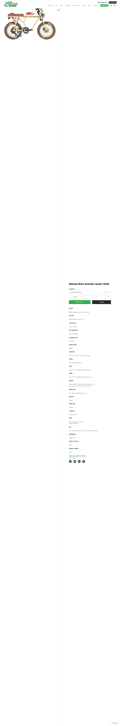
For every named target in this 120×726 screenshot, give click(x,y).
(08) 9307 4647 (103, 2)
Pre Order (101, 302)
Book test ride (112, 2)
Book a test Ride (79, 302)
